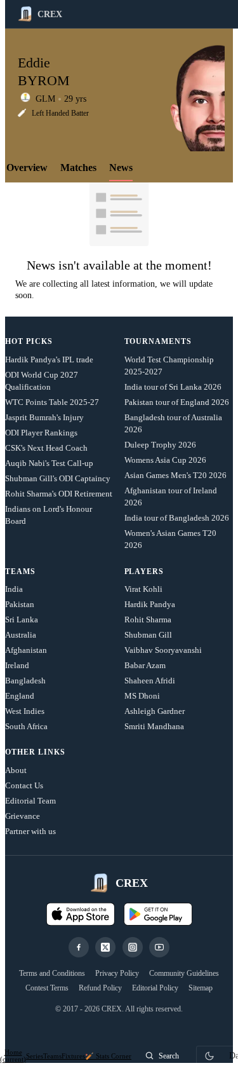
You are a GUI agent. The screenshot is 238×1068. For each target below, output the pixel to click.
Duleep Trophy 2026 (160, 444)
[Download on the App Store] (81, 914)
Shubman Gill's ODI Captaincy (57, 478)
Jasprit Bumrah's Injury (44, 417)
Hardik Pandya (149, 604)
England (19, 696)
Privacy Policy (117, 973)
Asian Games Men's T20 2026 (175, 475)
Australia (20, 635)
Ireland (17, 665)
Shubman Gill (148, 635)
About (16, 770)
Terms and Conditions (52, 973)
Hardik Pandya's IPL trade (49, 359)
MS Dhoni (142, 696)
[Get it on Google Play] (158, 914)
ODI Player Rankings (41, 432)
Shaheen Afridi (149, 680)
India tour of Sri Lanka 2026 (172, 387)
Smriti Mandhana (154, 726)
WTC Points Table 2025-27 (52, 402)
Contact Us (24, 785)
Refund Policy (100, 987)
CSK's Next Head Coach (46, 448)
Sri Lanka (21, 619)
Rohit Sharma (147, 619)
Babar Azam (145, 665)
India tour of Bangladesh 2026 (176, 518)
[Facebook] (79, 947)
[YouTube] (159, 947)
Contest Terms (47, 987)
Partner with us (30, 831)
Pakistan (19, 604)
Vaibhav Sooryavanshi (163, 650)
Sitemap (200, 987)
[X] (105, 947)
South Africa (26, 726)
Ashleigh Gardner (154, 711)
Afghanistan (26, 650)
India (14, 589)
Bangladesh (25, 680)
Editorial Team (30, 800)
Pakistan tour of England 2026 (176, 402)
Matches (78, 167)
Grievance (22, 816)
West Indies (24, 711)
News (121, 167)
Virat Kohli (143, 589)
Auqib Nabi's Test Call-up (49, 463)
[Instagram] (132, 947)
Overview (27, 167)
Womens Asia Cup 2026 (165, 460)
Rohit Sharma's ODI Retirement (58, 493)
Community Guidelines (184, 973)
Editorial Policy (155, 987)
